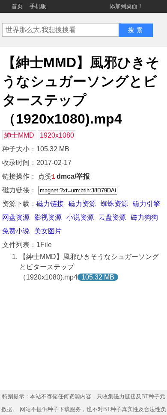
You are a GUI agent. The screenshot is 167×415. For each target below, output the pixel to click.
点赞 (46, 176)
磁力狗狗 (144, 217)
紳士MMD (19, 135)
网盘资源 (16, 217)
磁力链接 (50, 203)
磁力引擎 (146, 203)
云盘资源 (112, 217)
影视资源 (48, 217)
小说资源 (80, 217)
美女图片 (48, 231)
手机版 (38, 6)
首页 (17, 6)
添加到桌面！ (126, 6)
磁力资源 (82, 203)
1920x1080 (57, 135)
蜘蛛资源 (114, 203)
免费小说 (16, 231)
